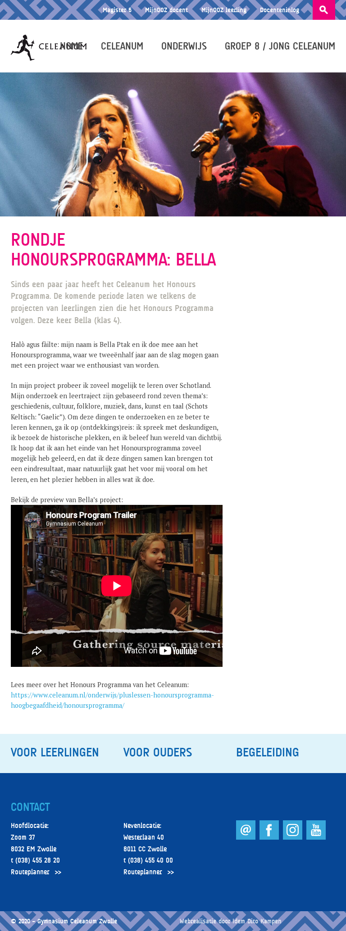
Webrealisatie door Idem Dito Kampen (231, 921)
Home (71, 46)
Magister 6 (117, 9)
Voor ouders (157, 752)
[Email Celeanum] (246, 837)
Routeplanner (30, 872)
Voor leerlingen (55, 752)
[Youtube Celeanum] (316, 837)
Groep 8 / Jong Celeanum (280, 46)
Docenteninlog (279, 9)
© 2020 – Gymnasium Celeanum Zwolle (64, 921)
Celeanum (122, 46)
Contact (30, 807)
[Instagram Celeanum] (293, 837)
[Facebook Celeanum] (270, 837)
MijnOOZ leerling (223, 9)
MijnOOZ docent (166, 9)
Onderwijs (184, 46)
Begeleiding (267, 752)
